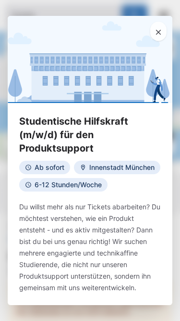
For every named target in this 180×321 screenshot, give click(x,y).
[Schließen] (158, 31)
